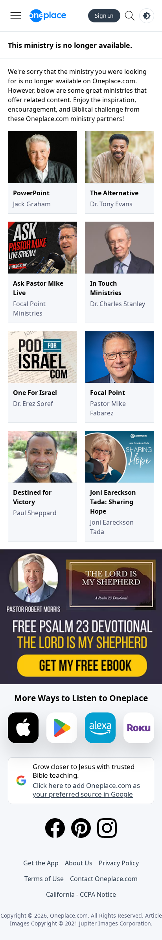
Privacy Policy (119, 863)
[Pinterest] (81, 828)
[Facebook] (55, 828)
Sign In (104, 15)
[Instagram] (107, 828)
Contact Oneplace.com (104, 878)
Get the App (41, 863)
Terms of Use (44, 878)
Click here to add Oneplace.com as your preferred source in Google (86, 790)
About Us (78, 863)
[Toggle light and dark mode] (146, 15)
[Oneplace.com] (47, 15)
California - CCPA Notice (81, 894)
